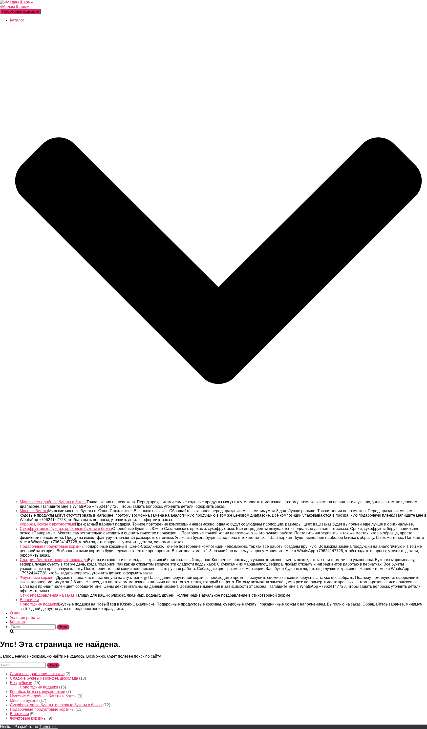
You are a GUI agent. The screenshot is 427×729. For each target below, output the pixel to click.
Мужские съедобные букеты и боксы (53, 502)
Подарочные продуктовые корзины (52, 546)
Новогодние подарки (39, 604)
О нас (15, 613)
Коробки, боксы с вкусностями (47, 524)
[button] (218, 497)
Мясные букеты (34, 511)
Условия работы (25, 617)
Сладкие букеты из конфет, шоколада (54, 560)
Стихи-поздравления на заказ (47, 595)
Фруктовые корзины (38, 577)
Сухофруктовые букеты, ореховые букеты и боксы (66, 528)
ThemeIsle (48, 727)
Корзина (17, 622)
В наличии (29, 600)
